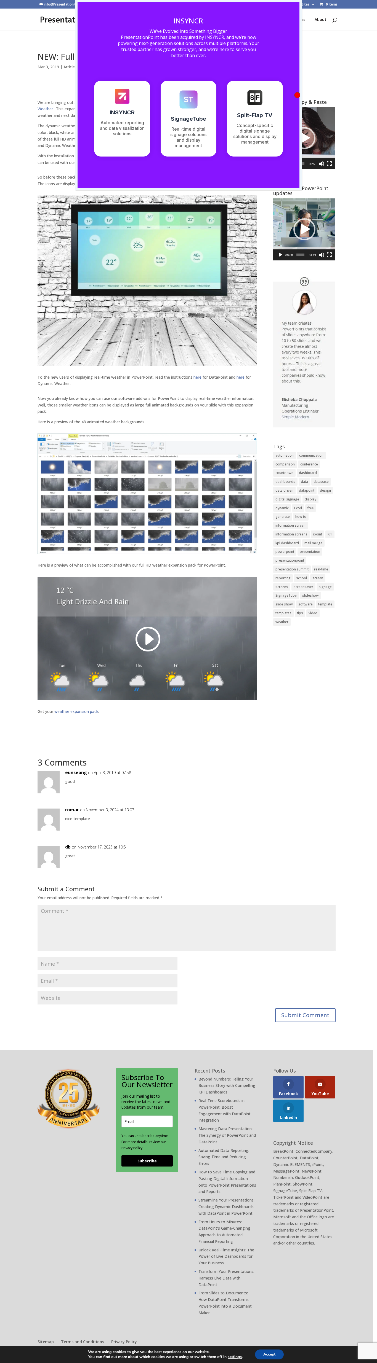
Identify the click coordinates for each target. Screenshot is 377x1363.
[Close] (297, 95)
